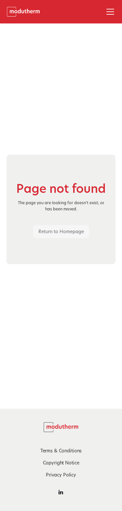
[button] (108, 12)
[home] (26, 12)
